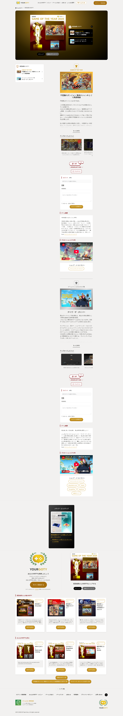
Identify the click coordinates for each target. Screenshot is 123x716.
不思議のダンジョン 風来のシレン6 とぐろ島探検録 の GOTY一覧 (50, 681)
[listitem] (92, 27)
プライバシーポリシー (87, 694)
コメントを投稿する (76, 206)
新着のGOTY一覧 (61, 677)
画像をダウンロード (52, 54)
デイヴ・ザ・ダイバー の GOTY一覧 (80, 681)
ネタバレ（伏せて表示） (68, 203)
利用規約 (36, 589)
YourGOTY (19, 8)
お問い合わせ (99, 694)
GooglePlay (72, 489)
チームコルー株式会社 (28, 701)
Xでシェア (41, 54)
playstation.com (72, 485)
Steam (82, 485)
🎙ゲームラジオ (81, 2)
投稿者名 (64, 188)
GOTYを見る (30, 627)
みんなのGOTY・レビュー (44, 2)
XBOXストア (76, 493)
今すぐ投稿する (38, 585)
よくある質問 (70, 2)
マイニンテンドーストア (70, 234)
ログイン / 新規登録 (100, 3)
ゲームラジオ (60, 694)
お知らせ (64, 2)
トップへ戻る (62, 688)
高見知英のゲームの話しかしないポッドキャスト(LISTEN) (62, 540)
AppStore (81, 489)
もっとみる (76, 130)
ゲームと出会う (57, 2)
